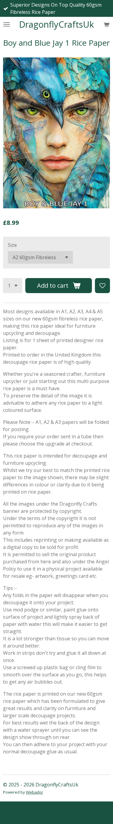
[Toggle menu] (6, 24)
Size (12, 245)
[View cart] (106, 24)
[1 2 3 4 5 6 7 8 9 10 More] (12, 285)
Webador (34, 792)
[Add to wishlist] (102, 285)
